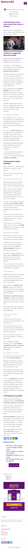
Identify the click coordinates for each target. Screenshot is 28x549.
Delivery (15, 9)
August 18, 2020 (14, 13)
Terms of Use (4, 534)
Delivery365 (17, 547)
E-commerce (21, 9)
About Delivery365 (5, 529)
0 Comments (14, 16)
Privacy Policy (4, 532)
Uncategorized (14, 11)
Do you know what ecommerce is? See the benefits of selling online (14, 447)
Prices (2, 531)
